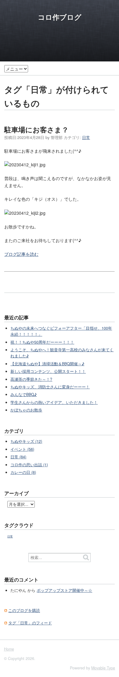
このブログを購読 (24, 610)
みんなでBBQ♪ (23, 394)
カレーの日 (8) (23, 472)
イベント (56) (22, 449)
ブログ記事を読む (21, 254)
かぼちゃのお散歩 (26, 410)
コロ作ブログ (59, 17)
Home (9, 649)
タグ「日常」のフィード (30, 623)
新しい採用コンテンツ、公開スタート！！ (48, 371)
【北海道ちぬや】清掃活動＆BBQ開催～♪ (47, 363)
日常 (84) (18, 457)
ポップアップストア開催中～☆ (64, 590)
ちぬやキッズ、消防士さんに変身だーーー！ (50, 387)
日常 (86, 137)
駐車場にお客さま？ (36, 129)
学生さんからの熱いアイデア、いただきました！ (54, 402)
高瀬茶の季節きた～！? (31, 379)
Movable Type (103, 668)
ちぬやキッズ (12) (26, 441)
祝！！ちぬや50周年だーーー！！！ (42, 342)
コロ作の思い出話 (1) (29, 464)
